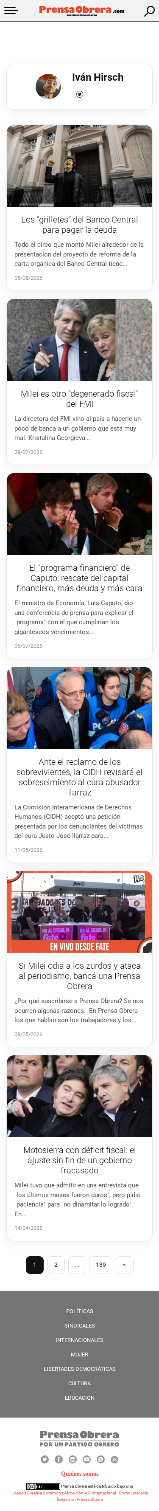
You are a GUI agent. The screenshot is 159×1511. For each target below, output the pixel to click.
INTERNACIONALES (79, 1340)
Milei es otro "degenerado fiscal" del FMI (80, 399)
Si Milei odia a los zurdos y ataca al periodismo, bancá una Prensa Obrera (80, 976)
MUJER (79, 1354)
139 (101, 1264)
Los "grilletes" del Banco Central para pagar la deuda (79, 224)
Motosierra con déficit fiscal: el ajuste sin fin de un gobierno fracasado (79, 1160)
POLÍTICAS (79, 1311)
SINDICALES (79, 1325)
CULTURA (79, 1383)
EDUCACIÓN (80, 1398)
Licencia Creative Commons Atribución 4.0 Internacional (63, 1493)
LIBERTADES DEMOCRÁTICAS (80, 1369)
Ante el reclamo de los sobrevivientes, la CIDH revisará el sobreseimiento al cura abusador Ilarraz (79, 777)
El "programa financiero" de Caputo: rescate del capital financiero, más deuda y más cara (79, 578)
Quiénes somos (79, 1474)
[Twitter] (79, 94)
